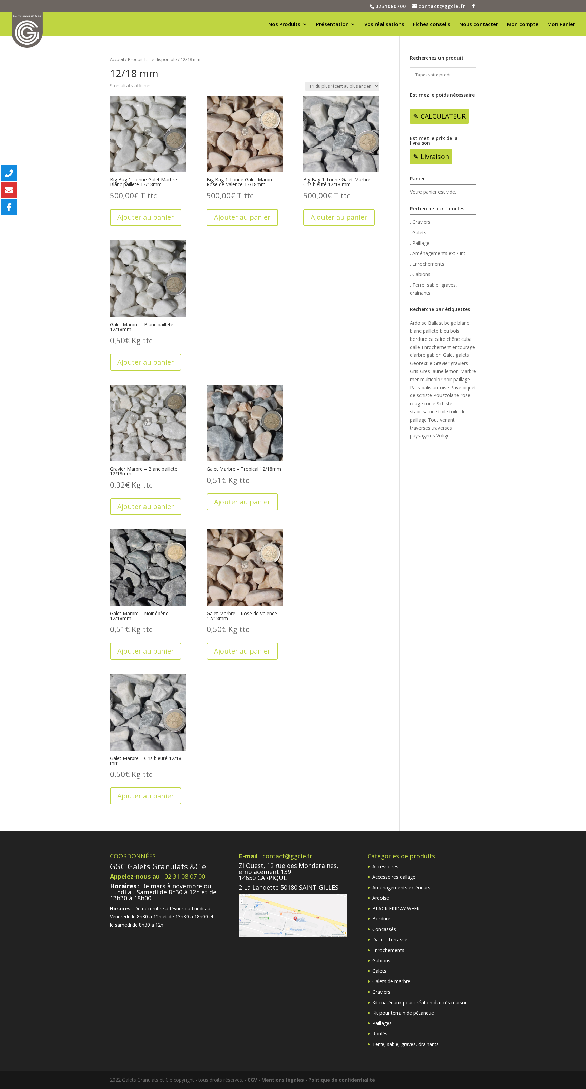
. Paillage (419, 243)
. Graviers (420, 222)
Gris (414, 371)
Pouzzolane (446, 395)
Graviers (381, 992)
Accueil (117, 59)
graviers (459, 363)
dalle (415, 347)
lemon (452, 371)
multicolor (431, 379)
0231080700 (390, 6)
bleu (444, 331)
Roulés (379, 1033)
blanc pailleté (424, 331)
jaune (437, 371)
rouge (416, 403)
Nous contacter (478, 24)
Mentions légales (282, 1079)
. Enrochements (427, 263)
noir (448, 379)
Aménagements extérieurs (401, 887)
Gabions (381, 960)
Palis (415, 387)
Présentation (332, 24)
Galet (448, 355)
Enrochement (436, 347)
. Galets (418, 232)
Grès (425, 371)
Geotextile (421, 363)
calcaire (437, 339)
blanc (463, 322)
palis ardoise (435, 387)
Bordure (381, 918)
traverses (420, 428)
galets (462, 355)
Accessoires (385, 866)
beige (450, 322)
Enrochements (388, 950)
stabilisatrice (423, 411)
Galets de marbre (391, 981)
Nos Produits (284, 24)
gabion (434, 355)
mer (414, 379)
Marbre (468, 371)
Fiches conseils (431, 24)
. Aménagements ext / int (437, 253)
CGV (252, 1079)
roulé (429, 403)
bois (455, 331)
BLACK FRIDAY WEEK (396, 908)
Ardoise (418, 322)
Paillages (382, 1023)
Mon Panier (561, 24)
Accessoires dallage (393, 877)
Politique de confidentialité (341, 1079)
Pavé (455, 387)
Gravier (441, 363)
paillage (461, 379)
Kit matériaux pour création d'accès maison (420, 1002)
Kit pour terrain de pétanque (403, 1013)
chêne (453, 339)
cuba (466, 339)
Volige (443, 435)
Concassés (384, 929)
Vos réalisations (384, 24)
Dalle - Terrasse (389, 939)
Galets (379, 971)
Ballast (435, 322)
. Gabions (420, 274)
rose (465, 395)
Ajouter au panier (145, 217)
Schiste (444, 403)
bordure (418, 339)
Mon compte (523, 24)
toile (443, 411)
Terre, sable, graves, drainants (405, 1044)
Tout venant (441, 419)
